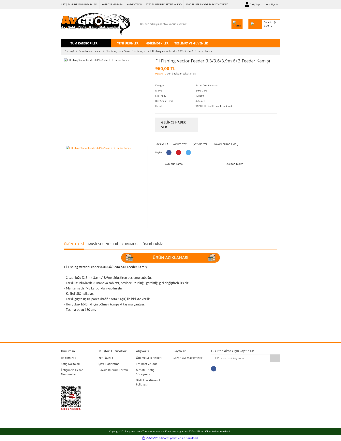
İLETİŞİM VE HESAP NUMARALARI (79, 4)
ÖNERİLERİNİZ (152, 244)
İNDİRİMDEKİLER (156, 43)
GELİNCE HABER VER (173, 124)
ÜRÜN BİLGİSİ (74, 244)
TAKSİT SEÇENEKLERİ (103, 244)
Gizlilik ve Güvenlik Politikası (148, 382)
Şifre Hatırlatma (108, 364)
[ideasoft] (150, 438)
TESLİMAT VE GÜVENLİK (191, 43)
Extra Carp (201, 90)
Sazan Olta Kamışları (207, 85)
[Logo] (95, 24)
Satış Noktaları (70, 364)
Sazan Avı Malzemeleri (188, 358)
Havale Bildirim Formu (113, 370)
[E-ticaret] (170, 438)
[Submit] (275, 358)
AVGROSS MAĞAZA (112, 4)
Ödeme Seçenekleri (149, 358)
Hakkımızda (68, 358)
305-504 (200, 101)
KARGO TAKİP (134, 4)
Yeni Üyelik (272, 4)
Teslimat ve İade (146, 364)
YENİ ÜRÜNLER (128, 43)
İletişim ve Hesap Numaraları (72, 372)
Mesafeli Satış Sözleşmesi (145, 372)
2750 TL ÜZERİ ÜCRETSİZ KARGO (164, 4)
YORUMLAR (130, 244)
